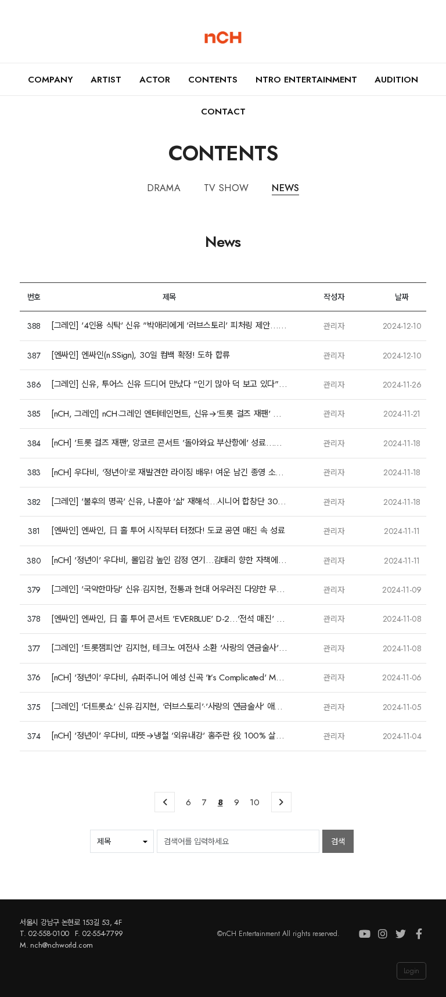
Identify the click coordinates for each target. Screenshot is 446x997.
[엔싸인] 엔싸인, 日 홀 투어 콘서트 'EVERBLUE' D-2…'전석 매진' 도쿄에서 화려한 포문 (169, 619)
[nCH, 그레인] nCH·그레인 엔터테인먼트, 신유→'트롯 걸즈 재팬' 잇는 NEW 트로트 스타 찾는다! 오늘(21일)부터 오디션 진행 (169, 414)
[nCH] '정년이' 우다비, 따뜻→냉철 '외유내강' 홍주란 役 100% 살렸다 (169, 736)
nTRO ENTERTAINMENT (306, 79)
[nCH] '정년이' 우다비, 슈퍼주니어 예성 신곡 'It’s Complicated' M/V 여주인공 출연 (169, 678)
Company (50, 79)
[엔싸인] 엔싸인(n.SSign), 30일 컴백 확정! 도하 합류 (140, 355)
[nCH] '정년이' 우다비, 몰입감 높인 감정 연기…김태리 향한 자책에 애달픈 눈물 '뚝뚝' (169, 560)
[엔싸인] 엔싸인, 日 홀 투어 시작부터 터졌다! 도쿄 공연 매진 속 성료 (168, 531)
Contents (213, 79)
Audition (396, 79)
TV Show (226, 188)
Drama (164, 188)
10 (254, 803)
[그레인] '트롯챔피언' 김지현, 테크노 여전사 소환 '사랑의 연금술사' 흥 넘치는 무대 (169, 648)
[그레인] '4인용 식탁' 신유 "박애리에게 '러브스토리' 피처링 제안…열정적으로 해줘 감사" (169, 326)
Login (411, 971)
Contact (223, 111)
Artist (106, 79)
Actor (154, 79)
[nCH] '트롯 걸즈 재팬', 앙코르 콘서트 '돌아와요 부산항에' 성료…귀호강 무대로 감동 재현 (169, 443)
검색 (338, 841)
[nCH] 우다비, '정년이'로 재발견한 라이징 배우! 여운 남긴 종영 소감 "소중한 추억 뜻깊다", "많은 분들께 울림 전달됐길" (169, 473)
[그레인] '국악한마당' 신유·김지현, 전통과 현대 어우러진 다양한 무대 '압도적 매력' (169, 589)
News (285, 188)
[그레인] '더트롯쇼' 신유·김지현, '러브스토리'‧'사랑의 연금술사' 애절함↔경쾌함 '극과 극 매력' (169, 707)
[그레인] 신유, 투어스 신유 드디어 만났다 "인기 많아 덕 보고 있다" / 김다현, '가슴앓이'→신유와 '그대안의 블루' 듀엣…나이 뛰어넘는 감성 (169, 384)
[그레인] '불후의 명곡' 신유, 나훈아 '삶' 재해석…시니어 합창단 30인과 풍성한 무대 (169, 502)
